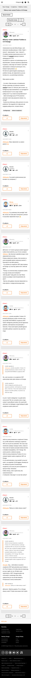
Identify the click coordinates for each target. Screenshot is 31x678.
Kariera (17, 642)
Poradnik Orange (10, 665)
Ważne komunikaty (5, 667)
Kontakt (17, 640)
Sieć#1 (10, 658)
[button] (28, 31)
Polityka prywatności (15, 670)
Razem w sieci (4, 660)
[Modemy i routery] (13, 19)
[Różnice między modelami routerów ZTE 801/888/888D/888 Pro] (19, 19)
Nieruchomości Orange (20, 672)
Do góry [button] (5, 621)
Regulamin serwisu (15, 667)
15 (21, 24)
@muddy (5, 565)
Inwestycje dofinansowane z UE (18, 675)
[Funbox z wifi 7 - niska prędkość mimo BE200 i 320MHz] (22, 19)
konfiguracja (6, 110)
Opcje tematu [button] (6, 14)
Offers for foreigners (6, 675)
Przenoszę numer (5, 629)
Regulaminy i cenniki (6, 632)
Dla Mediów (4, 642)
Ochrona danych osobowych (7, 672)
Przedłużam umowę (6, 631)
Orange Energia (19, 665)
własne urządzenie (17, 110)
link (8, 144)
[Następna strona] (23, 24)
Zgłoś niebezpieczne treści (7, 663)
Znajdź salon (18, 629)
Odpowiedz (24, 118)
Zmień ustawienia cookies (15, 660)
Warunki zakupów (5, 670)
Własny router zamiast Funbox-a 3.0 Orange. (14, 41)
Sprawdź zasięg (19, 631)
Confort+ (3, 665)
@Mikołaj (5, 254)
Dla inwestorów (5, 640)
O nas (17, 639)
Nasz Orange (6, 7)
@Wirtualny (6, 142)
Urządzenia (14, 7)
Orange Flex (4, 658)
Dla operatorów (5, 639)
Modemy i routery (23, 7)
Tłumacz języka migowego (20, 663)
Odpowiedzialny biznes (18, 658)
